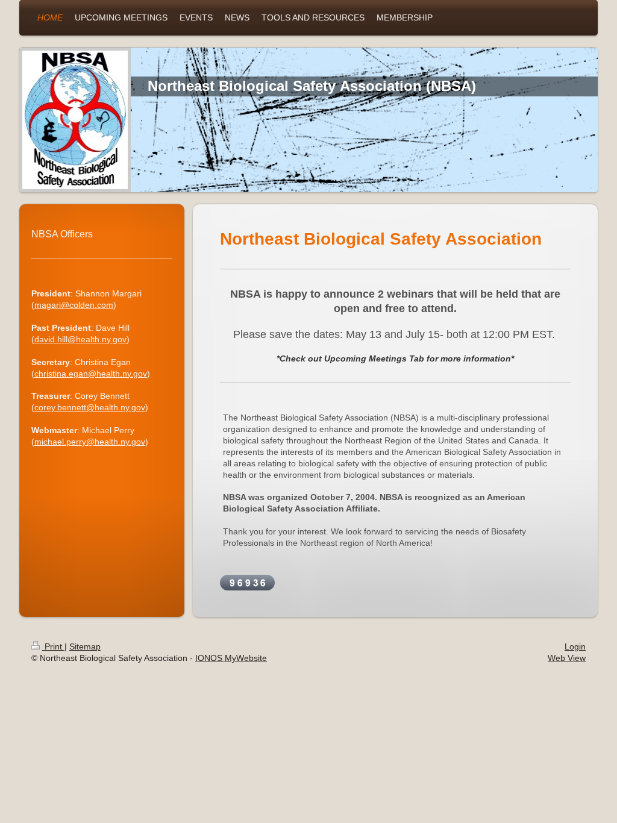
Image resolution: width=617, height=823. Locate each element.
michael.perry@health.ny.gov (89, 441)
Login (575, 646)
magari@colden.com (73, 305)
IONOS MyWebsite (231, 658)
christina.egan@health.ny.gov (90, 373)
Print (53, 646)
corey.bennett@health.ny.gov (89, 407)
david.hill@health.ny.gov (80, 339)
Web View (567, 658)
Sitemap (85, 646)
